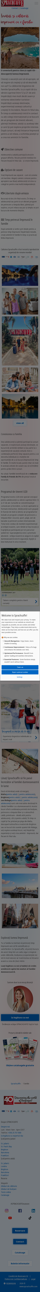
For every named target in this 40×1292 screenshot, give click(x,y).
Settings (19, 677)
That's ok (20, 667)
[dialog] (20, 646)
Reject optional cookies (20, 672)
